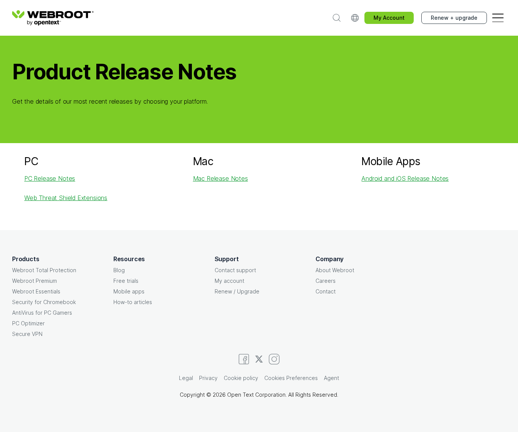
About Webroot (335, 270)
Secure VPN (27, 334)
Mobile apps (128, 291)
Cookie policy (241, 378)
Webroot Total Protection (44, 270)
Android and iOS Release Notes (405, 178)
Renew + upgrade (454, 17)
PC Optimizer (28, 323)
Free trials (125, 280)
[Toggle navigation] (498, 18)
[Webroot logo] (53, 17)
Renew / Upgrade (237, 291)
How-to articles (132, 302)
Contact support (235, 270)
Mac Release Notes (220, 178)
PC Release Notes (49, 178)
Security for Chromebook (44, 302)
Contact (326, 291)
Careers (326, 280)
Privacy (208, 378)
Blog (119, 270)
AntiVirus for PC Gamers (42, 312)
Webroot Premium (34, 280)
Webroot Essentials (36, 291)
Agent (331, 378)
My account (229, 280)
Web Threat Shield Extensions (65, 198)
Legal (186, 378)
